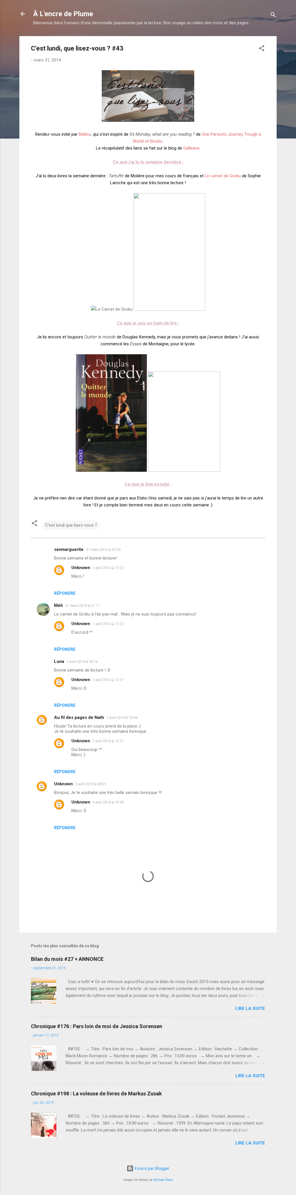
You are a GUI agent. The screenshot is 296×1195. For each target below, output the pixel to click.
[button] (261, 49)
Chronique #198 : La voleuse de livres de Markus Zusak (96, 1093)
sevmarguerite (69, 549)
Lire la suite (250, 1008)
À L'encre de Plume (63, 14)
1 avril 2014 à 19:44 (122, 717)
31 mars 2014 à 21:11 (82, 605)
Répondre (64, 593)
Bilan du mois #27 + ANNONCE (67, 959)
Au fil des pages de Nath (79, 717)
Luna (59, 661)
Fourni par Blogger (151, 1168)
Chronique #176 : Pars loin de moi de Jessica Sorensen (96, 1026)
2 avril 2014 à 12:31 (108, 680)
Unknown (80, 567)
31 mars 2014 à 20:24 (103, 549)
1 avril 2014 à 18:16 (82, 661)
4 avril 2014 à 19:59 (108, 802)
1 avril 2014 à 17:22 (108, 568)
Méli (58, 605)
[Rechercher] (273, 16)
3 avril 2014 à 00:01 (90, 784)
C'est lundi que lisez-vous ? (71, 525)
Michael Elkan (163, 1180)
